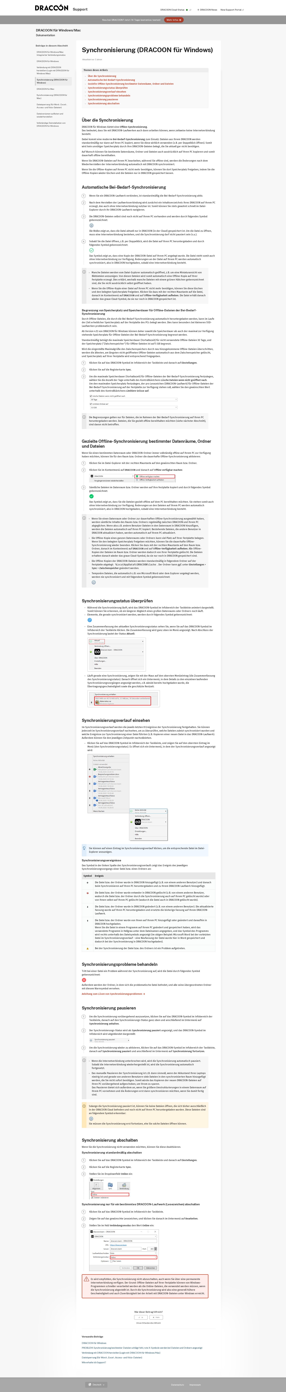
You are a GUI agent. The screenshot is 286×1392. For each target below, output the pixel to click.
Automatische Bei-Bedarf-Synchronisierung (111, 80)
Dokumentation (45, 35)
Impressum (195, 1385)
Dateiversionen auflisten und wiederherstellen (50, 115)
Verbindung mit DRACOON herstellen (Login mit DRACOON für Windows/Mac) (53, 70)
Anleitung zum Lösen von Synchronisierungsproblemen (111, 993)
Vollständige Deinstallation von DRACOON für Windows (51, 124)
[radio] (141, 1317)
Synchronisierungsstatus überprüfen (108, 88)
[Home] (52, 9)
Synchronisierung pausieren (103, 99)
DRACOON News (208, 9)
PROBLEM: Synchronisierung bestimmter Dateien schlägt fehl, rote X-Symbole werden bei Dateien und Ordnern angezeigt (142, 1347)
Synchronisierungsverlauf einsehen (107, 91)
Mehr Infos (172, 20)
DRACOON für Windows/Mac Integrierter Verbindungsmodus (51, 53)
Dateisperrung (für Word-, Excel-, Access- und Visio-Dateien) (52, 106)
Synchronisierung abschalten (103, 103)
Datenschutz (177, 1385)
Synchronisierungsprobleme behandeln (109, 95)
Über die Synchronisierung (102, 76)
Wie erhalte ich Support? (94, 1362)
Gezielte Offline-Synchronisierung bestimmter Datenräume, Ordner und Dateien (131, 84)
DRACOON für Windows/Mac (58, 30)
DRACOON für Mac (45, 89)
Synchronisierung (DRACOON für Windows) (52, 81)
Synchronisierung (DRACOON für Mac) (52, 96)
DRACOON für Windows (48, 61)
